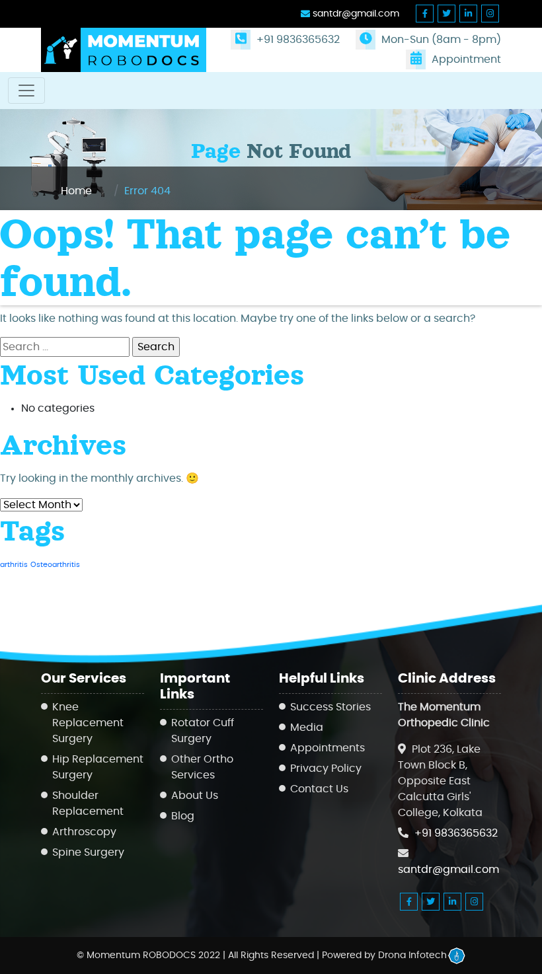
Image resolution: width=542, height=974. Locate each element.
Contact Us (319, 789)
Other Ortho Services (202, 767)
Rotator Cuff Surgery (202, 731)
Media (306, 727)
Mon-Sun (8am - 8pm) (440, 39)
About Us (194, 795)
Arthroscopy (84, 832)
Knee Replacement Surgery (88, 723)
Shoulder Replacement (88, 803)
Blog (182, 816)
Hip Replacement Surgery (97, 767)
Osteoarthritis (55, 564)
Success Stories (330, 707)
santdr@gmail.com (354, 14)
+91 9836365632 (297, 39)
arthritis (14, 564)
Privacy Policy (326, 768)
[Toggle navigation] (26, 90)
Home (76, 191)
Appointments (327, 748)
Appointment (465, 59)
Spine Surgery (88, 852)
